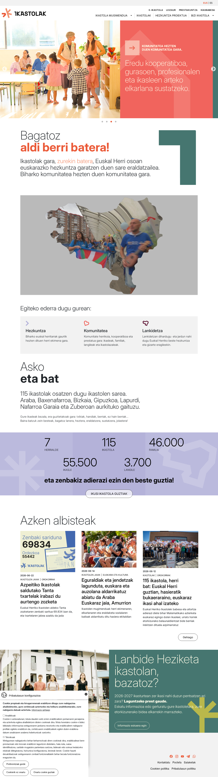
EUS (205, 2)
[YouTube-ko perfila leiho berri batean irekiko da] (182, 756)
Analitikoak (10, 715)
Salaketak (190, 762)
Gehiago (188, 637)
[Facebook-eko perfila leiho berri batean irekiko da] (171, 756)
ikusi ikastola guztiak (109, 494)
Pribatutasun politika (184, 768)
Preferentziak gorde (15, 764)
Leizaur (171, 10)
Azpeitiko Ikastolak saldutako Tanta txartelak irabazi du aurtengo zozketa (40, 593)
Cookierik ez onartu (15, 772)
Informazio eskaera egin (132, 725)
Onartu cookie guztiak (44, 772)
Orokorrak (48, 579)
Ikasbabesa (208, 10)
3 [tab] (111, 121)
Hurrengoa (213, 69)
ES (211, 2)
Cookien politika (159, 768)
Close (86, 694)
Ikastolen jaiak (29, 579)
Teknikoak (10, 737)
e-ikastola (156, 10)
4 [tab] (115, 121)
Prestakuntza (188, 10)
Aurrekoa (4, 69)
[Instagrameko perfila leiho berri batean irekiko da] (176, 756)
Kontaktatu (163, 762)
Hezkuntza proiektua (171, 15)
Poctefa (177, 762)
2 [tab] (106, 121)
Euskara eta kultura (115, 575)
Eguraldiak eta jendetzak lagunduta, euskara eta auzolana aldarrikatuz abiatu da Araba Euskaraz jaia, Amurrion (107, 591)
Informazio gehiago (41, 710)
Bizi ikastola (200, 15)
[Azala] (24, 12)
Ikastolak (144, 15)
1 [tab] (102, 121)
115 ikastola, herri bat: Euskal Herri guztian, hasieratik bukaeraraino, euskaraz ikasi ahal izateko (167, 592)
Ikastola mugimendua (111, 15)
